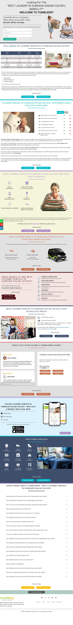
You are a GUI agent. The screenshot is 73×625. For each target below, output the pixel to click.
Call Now (45, 373)
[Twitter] (52, 597)
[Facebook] (42, 597)
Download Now (65, 433)
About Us (38, 602)
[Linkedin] (56, 597)
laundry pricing (50, 328)
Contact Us (59, 602)
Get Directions (45, 370)
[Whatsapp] (45, 597)
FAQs (43, 602)
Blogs (53, 602)
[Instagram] (49, 597)
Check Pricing (58, 370)
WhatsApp (58, 373)
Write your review (7, 384)
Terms (48, 602)
